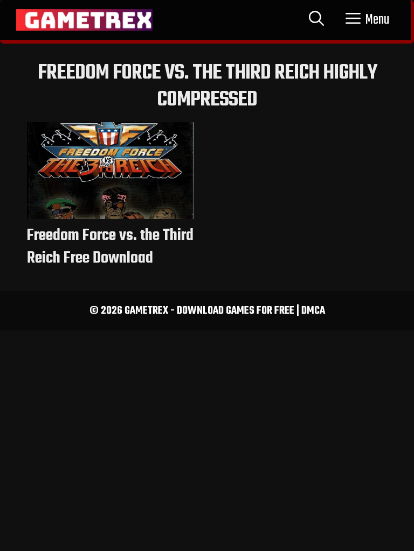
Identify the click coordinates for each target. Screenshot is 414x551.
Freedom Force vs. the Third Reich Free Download (110, 247)
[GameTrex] (84, 20)
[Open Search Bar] (316, 20)
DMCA (313, 310)
